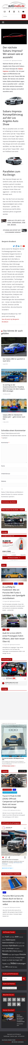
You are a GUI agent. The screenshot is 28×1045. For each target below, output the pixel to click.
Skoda (10, 960)
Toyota (4, 964)
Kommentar (5, 442)
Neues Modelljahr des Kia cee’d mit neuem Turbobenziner (21, 1018)
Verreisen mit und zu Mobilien (9, 792)
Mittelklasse (20, 951)
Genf (20, 943)
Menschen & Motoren (8, 583)
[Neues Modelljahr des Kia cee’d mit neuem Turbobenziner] (9, 1020)
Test (8, 629)
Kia (7, 948)
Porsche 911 (5, 957)
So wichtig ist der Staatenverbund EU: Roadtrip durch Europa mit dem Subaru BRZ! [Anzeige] (14, 388)
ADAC (3, 937)
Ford (17, 943)
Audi (4, 629)
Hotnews (5, 946)
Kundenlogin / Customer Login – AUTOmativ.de (14, 1036)
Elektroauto (10, 940)
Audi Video (11, 937)
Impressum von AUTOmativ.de (14, 1034)
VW (6, 967)
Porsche (21, 583)
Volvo (3, 967)
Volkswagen (21, 963)
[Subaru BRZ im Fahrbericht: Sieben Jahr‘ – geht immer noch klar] (14, 400)
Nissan (9, 954)
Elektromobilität (8, 943)
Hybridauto (13, 945)
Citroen (3, 940)
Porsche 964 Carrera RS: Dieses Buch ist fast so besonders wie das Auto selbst (13, 900)
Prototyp (17, 957)
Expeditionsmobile (7, 789)
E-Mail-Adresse (5, 474)
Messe (15, 951)
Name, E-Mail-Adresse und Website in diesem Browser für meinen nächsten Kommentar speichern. (12, 494)
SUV (21, 960)
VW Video (15, 967)
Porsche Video (12, 957)
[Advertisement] (14, 706)
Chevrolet (21, 937)
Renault (4, 960)
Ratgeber (23, 957)
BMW (17, 937)
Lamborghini (16, 948)
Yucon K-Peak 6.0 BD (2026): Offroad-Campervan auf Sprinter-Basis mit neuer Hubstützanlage (13, 801)
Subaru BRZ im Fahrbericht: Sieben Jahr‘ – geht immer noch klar (14, 417)
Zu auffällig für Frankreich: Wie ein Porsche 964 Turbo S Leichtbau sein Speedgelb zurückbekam (13, 592)
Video (13, 963)
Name (3, 466)
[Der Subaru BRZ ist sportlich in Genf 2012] (14, 338)
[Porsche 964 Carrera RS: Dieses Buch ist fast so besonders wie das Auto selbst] (14, 883)
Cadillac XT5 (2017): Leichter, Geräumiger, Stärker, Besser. (16, 222)
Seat (8, 960)
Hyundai (20, 945)
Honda (23, 942)
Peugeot (16, 954)
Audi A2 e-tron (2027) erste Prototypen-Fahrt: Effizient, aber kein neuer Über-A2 (13, 637)
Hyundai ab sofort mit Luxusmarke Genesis (12, 231)
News (16, 583)
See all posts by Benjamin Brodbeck (10, 320)
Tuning (8, 963)
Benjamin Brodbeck (17, 60)
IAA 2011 (4, 948)
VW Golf (10, 967)
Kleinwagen (11, 948)
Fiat (15, 943)
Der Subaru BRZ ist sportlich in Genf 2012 (14, 360)
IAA (23, 945)
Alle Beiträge (22, 771)
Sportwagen (16, 960)
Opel (13, 954)
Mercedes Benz (7, 951)
